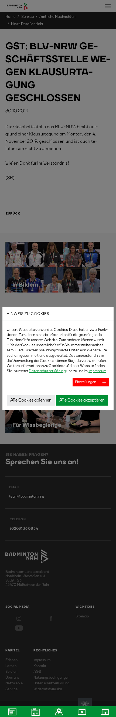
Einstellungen (85, 382)
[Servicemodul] (81, 711)
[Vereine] (58, 711)
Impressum (97, 371)
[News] (11, 711)
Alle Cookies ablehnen (30, 400)
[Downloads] (104, 711)
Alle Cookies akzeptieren (81, 400)
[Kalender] (34, 711)
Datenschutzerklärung (47, 371)
